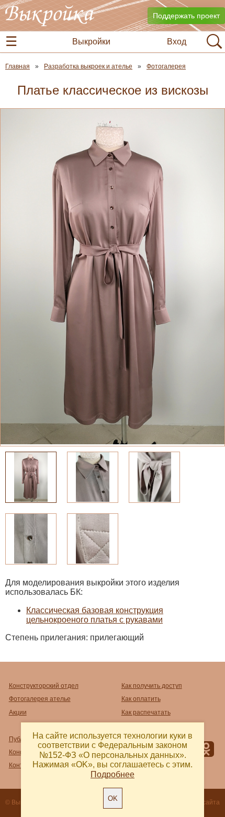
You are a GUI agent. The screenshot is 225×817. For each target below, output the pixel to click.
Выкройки (91, 41)
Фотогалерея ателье (40, 699)
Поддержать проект (186, 15)
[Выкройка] (49, 15)
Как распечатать (146, 712)
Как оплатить (141, 699)
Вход (176, 41)
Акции (18, 712)
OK (113, 798)
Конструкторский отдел (43, 685)
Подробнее (112, 774)
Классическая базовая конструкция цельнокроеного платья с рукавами (94, 615)
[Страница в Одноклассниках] (206, 751)
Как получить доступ (151, 685)
